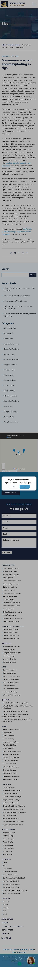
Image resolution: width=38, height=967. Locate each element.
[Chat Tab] (19, 483)
